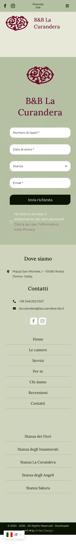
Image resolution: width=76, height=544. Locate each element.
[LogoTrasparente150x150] (40, 63)
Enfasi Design (44, 530)
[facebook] (5, 6)
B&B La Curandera (40, 106)
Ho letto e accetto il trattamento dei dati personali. (39, 222)
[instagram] (13, 6)
